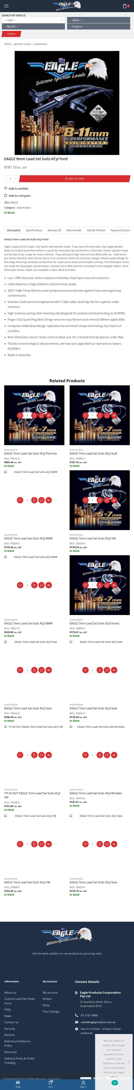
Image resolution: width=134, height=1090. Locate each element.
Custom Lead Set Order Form (19, 1001)
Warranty (10, 1052)
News (8, 1016)
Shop (46, 1005)
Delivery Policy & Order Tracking (19, 1061)
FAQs (7, 1009)
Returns (9, 1035)
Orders (47, 999)
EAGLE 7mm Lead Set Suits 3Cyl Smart (94, 623)
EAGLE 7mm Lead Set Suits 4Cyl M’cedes (96, 793)
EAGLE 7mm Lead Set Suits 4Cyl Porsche (30, 453)
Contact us (11, 1022)
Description (14, 230)
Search (11, 33)
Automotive (40, 44)
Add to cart (76, 178)
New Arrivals (73, 230)
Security (9, 1029)
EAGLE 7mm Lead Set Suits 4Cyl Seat (28, 708)
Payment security (120, 230)
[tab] (13, 230)
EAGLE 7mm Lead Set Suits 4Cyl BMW (28, 538)
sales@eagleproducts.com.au (98, 1022)
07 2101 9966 (89, 1015)
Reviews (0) (54, 230)
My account (50, 992)
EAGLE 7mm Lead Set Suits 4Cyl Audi (93, 453)
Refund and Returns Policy (17, 1043)
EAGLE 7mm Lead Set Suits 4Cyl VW (93, 538)
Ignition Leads (22, 44)
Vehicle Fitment (96, 230)
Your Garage (51, 1011)
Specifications (34, 230)
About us (10, 992)
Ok (114, 1082)
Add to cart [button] (34, 415)
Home (7, 44)
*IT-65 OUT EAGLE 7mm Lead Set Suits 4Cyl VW (32, 795)
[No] (128, 1062)
